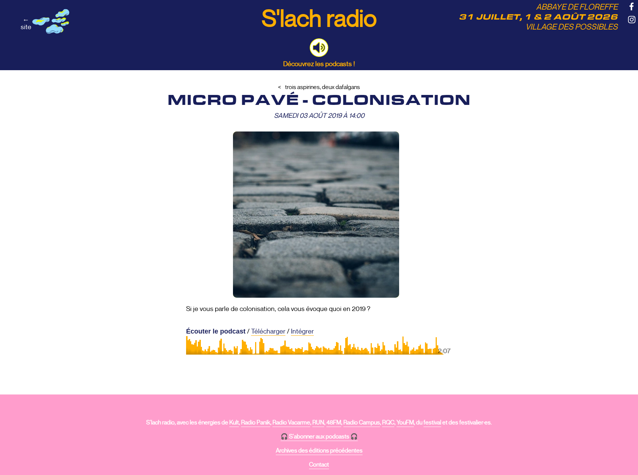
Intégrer (302, 331)
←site (26, 23)
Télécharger (268, 331)
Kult (234, 422)
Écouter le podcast (216, 331)
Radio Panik (255, 422)
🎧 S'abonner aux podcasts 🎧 (319, 436)
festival (432, 422)
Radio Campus (361, 422)
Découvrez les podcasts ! (319, 64)
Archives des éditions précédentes (319, 450)
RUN (318, 422)
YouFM (405, 422)
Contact (319, 464)
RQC (388, 422)
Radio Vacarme (291, 422)
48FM (333, 422)
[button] (319, 47)
